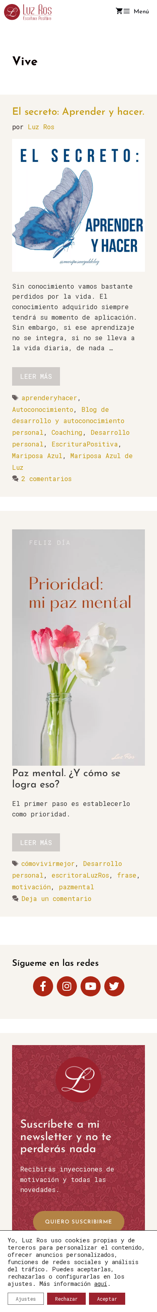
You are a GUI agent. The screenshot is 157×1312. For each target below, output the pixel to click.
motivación (31, 886)
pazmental (76, 886)
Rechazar (66, 1298)
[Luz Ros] (28, 12)
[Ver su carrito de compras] (119, 12)
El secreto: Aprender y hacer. (78, 112)
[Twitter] (114, 986)
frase (126, 875)
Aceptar (107, 1298)
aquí (100, 1283)
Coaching (67, 432)
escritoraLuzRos (80, 875)
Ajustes (26, 1298)
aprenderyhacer (49, 397)
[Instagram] (67, 986)
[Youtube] (91, 986)
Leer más (36, 376)
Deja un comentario (56, 898)
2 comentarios (46, 478)
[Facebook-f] (43, 986)
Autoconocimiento (42, 409)
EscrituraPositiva (85, 444)
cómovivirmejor (48, 863)
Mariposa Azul (37, 455)
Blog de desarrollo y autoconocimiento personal (68, 421)
